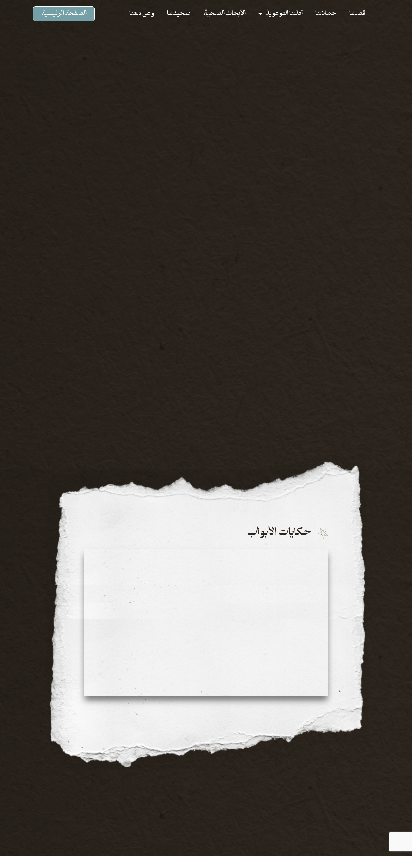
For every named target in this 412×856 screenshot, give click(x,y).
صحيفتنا (179, 14)
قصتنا (357, 14)
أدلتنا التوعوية (284, 14)
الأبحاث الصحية (224, 14)
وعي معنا (141, 14)
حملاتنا (325, 14)
